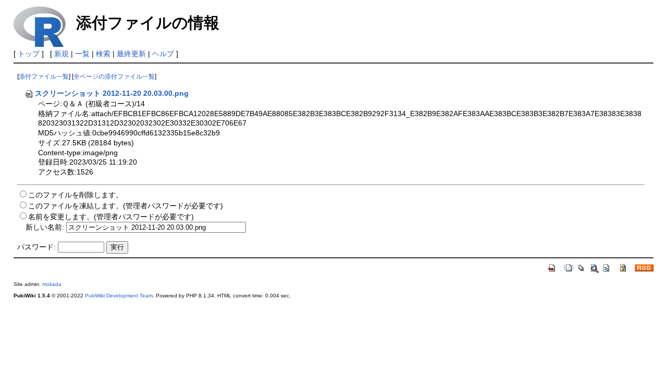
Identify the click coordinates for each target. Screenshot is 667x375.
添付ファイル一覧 (44, 76)
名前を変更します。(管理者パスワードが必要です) (111, 217)
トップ (29, 53)
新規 (61, 53)
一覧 (82, 53)
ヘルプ (163, 53)
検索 (103, 53)
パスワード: (36, 247)
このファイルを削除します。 (75, 195)
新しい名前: (45, 227)
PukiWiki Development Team (119, 295)
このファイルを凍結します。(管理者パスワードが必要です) (125, 206)
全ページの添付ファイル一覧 (114, 76)
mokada (51, 284)
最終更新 (131, 53)
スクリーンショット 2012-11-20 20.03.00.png (112, 93)
